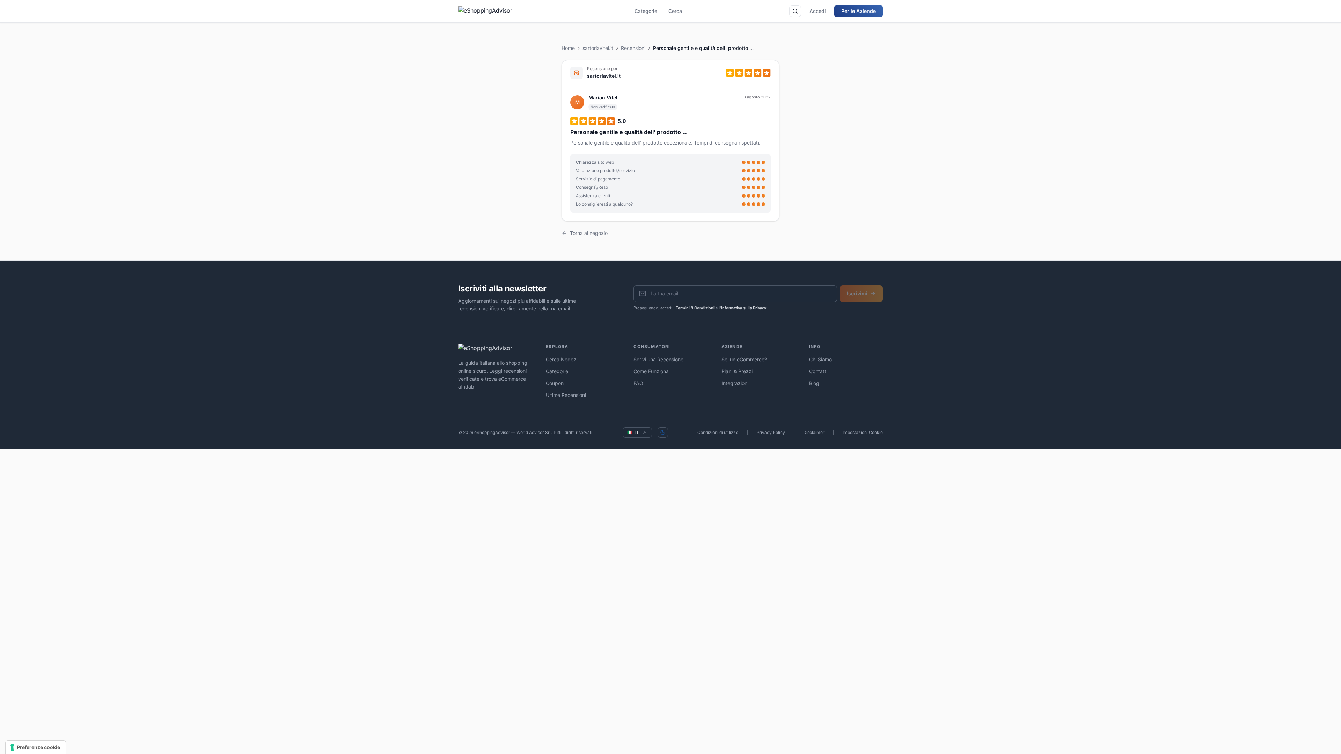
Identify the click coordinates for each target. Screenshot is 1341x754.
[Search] (795, 11)
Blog (814, 383)
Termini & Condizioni (695, 307)
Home (568, 48)
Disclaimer (814, 432)
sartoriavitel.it (597, 48)
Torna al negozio (589, 233)
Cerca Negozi (561, 359)
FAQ (638, 383)
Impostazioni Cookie (863, 432)
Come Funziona (651, 371)
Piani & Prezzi (737, 371)
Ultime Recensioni (566, 395)
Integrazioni (734, 383)
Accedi (817, 11)
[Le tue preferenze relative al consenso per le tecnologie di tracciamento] (36, 747)
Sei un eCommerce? (744, 359)
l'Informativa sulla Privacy (742, 307)
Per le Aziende (858, 11)
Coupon (555, 383)
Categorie (646, 11)
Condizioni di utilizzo (717, 432)
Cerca (675, 11)
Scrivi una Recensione (658, 359)
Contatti (818, 371)
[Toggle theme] (663, 432)
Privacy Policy (770, 432)
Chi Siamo (820, 359)
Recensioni (633, 48)
